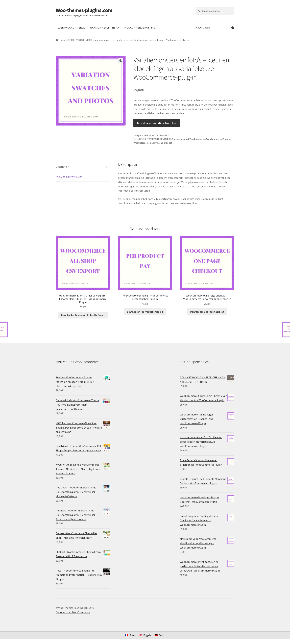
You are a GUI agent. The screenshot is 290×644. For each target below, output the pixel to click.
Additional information (69, 176)
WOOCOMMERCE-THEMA (104, 27)
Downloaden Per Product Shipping (145, 311)
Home (63, 39)
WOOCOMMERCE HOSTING (139, 27)
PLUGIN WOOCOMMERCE (70, 27)
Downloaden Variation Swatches (156, 123)
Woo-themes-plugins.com (84, 10)
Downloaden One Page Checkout (207, 311)
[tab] (83, 167)
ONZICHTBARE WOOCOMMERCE (155, 138)
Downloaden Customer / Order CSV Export (83, 314)
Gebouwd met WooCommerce (73, 612)
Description (62, 166)
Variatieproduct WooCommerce (188, 138)
